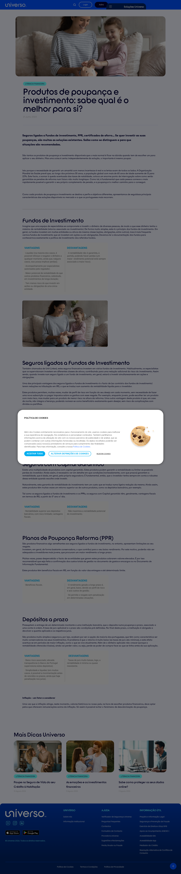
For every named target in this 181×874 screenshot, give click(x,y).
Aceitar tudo (35, 454)
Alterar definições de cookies (70, 454)
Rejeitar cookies (104, 453)
